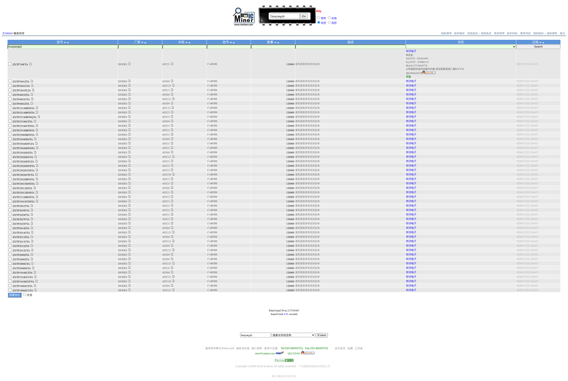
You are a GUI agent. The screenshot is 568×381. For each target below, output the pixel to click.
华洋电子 (411, 51)
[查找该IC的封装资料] (172, 64)
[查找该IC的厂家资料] (129, 64)
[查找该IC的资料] (30, 64)
